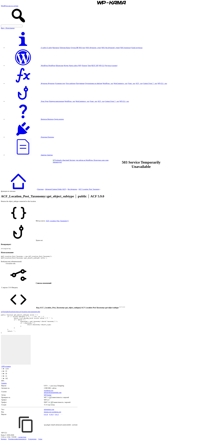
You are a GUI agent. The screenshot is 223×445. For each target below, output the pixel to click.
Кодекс (66, 65)
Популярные (80, 83)
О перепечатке (32, 439)
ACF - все (139, 83)
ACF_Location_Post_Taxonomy (89, 189)
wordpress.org (48, 390)
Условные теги (60, 83)
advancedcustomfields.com (52, 392)
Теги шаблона (70, 83)
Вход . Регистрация (7, 28)
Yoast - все (131, 83)
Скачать (4, 383)
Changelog (60, 386)
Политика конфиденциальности (17, 439)
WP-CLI (102, 65)
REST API (94, 65)
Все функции (72, 189)
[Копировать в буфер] (26, 424)
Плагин (84, 65)
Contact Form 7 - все (150, 83)
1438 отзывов (6, 366)
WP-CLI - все (162, 83)
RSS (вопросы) (125, 48)
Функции (51, 83)
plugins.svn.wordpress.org (52, 412)
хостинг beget (22, 437)
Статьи (40, 439)
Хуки (47, 101)
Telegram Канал (65, 48)
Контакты (55, 48)
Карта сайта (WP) (75, 65)
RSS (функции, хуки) (93, 48)
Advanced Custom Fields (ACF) (55, 189)
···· (61, 414)
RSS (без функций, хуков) (111, 48)
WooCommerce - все (121, 83)
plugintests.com (49, 409)
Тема (89, 65)
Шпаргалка (60, 65)
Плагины (51, 137)
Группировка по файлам (93, 83)
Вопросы (51, 119)
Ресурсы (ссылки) (111, 65)
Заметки (50, 155)
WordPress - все (108, 83)
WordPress (51, 65)
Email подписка (136, 48)
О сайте (49, 48)
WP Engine (47, 395)
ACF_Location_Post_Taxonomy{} (57, 221)
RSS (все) (82, 48)
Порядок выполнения (56, 101)
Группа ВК (74, 48)
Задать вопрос (59, 119)
